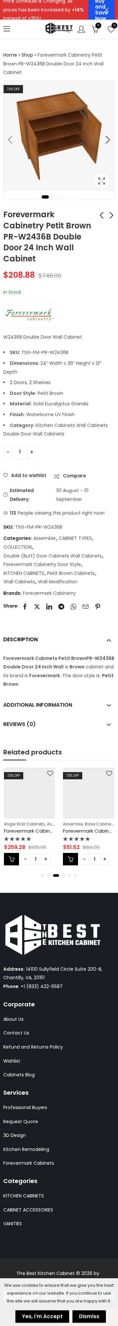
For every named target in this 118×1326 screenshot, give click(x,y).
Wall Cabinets (19, 581)
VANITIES (12, 1223)
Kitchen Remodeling (26, 1149)
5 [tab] (69, 197)
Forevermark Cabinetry (49, 593)
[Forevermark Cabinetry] (29, 314)
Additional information (37, 705)
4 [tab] (64, 197)
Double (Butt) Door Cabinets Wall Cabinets (53, 556)
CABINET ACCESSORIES (28, 1210)
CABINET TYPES (75, 538)
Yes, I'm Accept (42, 1316)
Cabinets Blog (19, 1074)
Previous (10, 139)
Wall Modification (57, 581)
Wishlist (11, 1061)
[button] (43, 875)
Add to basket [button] (11, 859)
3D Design (14, 1135)
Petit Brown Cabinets (71, 573)
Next (107, 139)
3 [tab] (58, 197)
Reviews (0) (19, 724)
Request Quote (20, 1121)
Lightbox (101, 180)
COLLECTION (18, 547)
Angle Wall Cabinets (24, 824)
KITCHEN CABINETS (24, 573)
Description (20, 639)
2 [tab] (52, 197)
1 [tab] (45, 197)
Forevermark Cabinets (28, 1163)
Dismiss (89, 1316)
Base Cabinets (99, 824)
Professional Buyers (25, 1107)
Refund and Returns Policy (33, 1047)
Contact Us (16, 1033)
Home (10, 55)
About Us (13, 1019)
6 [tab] (75, 197)
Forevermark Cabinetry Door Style (42, 564)
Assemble (44, 538)
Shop (27, 55)
